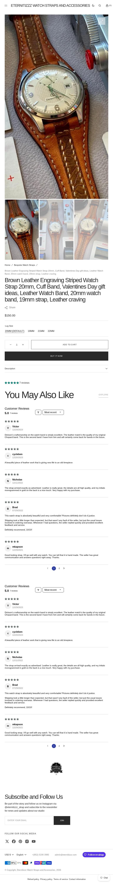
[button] (100, 5)
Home (7, 265)
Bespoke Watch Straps (24, 265)
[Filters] (38, 412)
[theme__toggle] (93, 5)
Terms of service (61, 879)
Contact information (77, 879)
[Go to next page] (64, 568)
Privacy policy (46, 879)
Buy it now (56, 356)
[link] (56, 769)
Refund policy (33, 879)
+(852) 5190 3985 (40, 854)
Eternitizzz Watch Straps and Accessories (36, 870)
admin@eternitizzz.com (66, 854)
